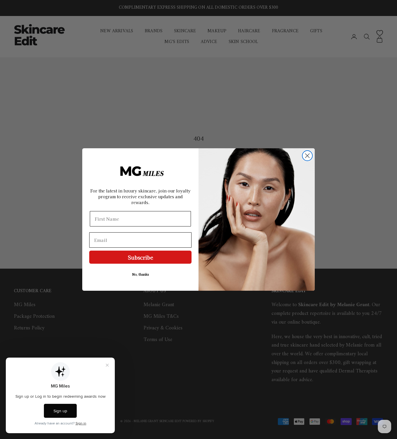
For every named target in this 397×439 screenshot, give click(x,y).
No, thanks (140, 274)
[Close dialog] (307, 156)
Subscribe (140, 257)
